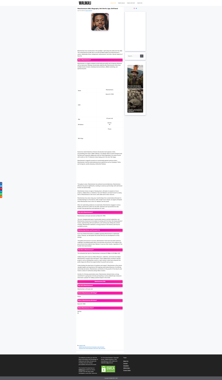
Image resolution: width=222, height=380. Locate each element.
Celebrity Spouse (121, 3)
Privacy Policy (127, 370)
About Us (125, 361)
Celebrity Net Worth (131, 3)
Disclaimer (126, 365)
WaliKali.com (82, 369)
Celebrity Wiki (113, 3)
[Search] (141, 56)
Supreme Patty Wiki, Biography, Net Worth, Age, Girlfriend (92, 348)
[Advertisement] (100, 41)
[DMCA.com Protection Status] (108, 372)
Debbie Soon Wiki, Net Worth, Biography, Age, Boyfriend (91, 347)
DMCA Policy (126, 368)
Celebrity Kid (139, 3)
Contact (125, 363)
